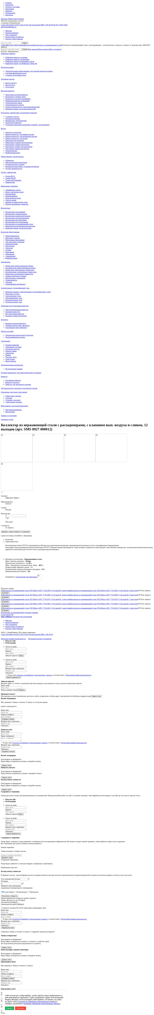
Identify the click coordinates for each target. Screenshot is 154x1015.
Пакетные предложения (14, 140)
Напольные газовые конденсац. (17, 145)
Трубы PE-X (10, 176)
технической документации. (26, 577)
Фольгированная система (15, 337)
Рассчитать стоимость (9, 896)
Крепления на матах (13, 198)
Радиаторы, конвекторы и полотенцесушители (19, 113)
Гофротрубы (10, 182)
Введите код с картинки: (14, 668)
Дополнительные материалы (12, 365)
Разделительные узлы (13, 302)
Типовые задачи (7, 419)
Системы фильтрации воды (15, 73)
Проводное (34, 892)
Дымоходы (9, 160)
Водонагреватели (7, 91)
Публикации (10, 13)
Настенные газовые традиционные (18, 147)
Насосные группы (12, 294)
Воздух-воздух (11, 83)
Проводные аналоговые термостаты (19, 274)
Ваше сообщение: (7, 736)
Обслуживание (11, 35)
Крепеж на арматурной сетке (16, 202)
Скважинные (10, 256)
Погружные (10, 246)
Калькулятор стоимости (14, 37)
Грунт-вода (9, 87)
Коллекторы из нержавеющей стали (47, 45)
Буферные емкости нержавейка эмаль (19, 61)
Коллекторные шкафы (13, 369)
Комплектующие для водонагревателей (20, 109)
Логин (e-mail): (11, 647)
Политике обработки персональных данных (41, 1004)
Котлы (3, 129)
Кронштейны (10, 194)
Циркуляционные (12, 236)
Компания (9, 5)
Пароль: (8, 651)
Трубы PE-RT (10, 178)
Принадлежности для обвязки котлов (19, 134)
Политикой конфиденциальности (78, 675)
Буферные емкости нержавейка (17, 59)
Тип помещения (7, 879)
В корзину (5, 593)
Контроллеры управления (15, 278)
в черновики (25, 532)
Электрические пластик (14, 105)
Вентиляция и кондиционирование (14, 406)
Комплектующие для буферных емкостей (21, 63)
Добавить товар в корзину (11, 532)
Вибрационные (11, 258)
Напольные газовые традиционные (19, 143)
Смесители (9, 353)
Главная (8, 3)
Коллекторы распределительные (17, 216)
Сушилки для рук (12, 117)
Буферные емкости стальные (16, 57)
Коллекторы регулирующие (16, 220)
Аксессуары (10, 359)
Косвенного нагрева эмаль (15, 97)
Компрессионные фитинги (15, 323)
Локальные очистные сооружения (14, 392)
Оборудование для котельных (12, 157)
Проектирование (11, 33)
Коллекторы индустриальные (16, 222)
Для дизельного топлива (14, 242)
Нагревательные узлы (13, 300)
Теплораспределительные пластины (19, 335)
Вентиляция (10, 412)
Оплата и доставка (12, 7)
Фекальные (9, 252)
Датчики (8, 282)
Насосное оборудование (10, 232)
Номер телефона (7, 914)
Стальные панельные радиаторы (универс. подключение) (27, 125)
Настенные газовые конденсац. (17, 149)
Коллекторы (29, 45)
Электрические (11, 151)
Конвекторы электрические (16, 121)
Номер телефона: (7, 715)
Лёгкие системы (7, 331)
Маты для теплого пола (14, 192)
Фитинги (4, 320)
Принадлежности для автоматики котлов (21, 136)
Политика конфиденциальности (13, 639)
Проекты (8, 11)
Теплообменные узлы (13, 298)
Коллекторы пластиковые (15, 212)
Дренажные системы (13, 347)
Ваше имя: (5, 710)
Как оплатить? (44, 49)
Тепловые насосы (7, 79)
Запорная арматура (12, 312)
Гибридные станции (13, 396)
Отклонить (20, 1008)
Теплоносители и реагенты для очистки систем (19, 388)
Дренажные (9, 254)
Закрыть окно (96, 696)
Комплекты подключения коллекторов (20, 226)
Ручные (8, 250)
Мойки (8, 355)
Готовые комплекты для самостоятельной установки (21, 373)
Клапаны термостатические (16, 316)
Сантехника (5, 341)
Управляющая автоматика (15, 284)
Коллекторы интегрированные (17, 218)
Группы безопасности (13, 169)
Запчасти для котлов (13, 132)
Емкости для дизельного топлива (18, 384)
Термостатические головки (15, 276)
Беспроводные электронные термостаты (20, 272)
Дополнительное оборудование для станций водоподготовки (29, 71)
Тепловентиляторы (12, 119)
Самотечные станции (13, 402)
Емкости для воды (12, 382)
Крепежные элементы (9, 186)
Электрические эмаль (13, 103)
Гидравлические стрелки (14, 164)
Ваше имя (4, 910)
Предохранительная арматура (16, 310)
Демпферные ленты (13, 190)
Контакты (9, 15)
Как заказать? (33, 49)
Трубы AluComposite (13, 180)
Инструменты (10, 361)
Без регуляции (8, 892)
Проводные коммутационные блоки (19, 266)
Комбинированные (12, 153)
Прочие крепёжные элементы (16, 204)
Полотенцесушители (13, 123)
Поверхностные (11, 244)
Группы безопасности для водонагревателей (22, 107)
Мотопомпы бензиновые (15, 240)
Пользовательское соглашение (40, 639)
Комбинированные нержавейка (17, 101)
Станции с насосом (12, 400)
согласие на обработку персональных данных (34, 675)
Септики (8, 398)
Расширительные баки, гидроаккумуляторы (22, 166)
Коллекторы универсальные (16, 214)
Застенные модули (12, 349)
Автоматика (5, 262)
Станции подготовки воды (15, 75)
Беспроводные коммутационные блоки (20, 268)
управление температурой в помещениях (17, 888)
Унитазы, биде (11, 357)
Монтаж (8, 31)
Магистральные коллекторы (16, 162)
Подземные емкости (13, 380)
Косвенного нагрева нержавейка (18, 99)
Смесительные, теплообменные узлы (15, 288)
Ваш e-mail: (5, 685)
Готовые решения (12, 345)
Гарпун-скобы (10, 200)
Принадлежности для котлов (16, 138)
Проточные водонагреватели (16, 95)
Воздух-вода (10, 85)
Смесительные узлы (13, 296)
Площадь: (4, 881)
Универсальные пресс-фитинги (17, 325)
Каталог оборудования (14, 39)
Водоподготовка (7, 67)
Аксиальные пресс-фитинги (16, 328)
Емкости (4, 377)
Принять (9, 1008)
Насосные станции (12, 238)
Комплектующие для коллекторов (18, 228)
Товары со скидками (9, 416)
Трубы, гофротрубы (8, 172)
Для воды (9, 248)
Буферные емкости (8, 54)
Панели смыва (11, 351)
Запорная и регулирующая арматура (15, 306)
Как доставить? (56, 49)
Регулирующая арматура (14, 314)
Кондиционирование (13, 410)
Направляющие (11, 196)
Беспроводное (22, 892)
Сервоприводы (11, 280)
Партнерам (9, 9)
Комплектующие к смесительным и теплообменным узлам (28, 292)
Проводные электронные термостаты (19, 270)
